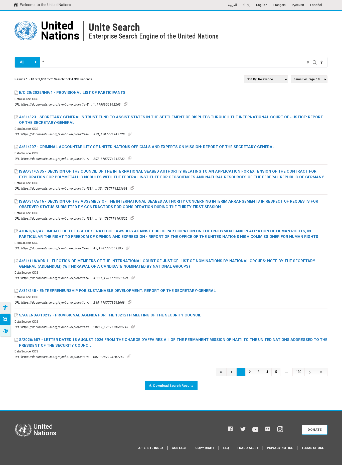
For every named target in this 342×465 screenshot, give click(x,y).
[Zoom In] (5, 319)
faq (226, 448)
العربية (232, 5)
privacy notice (280, 448)
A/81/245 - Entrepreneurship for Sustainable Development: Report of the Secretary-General (117, 290)
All (22, 62)
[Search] (315, 62)
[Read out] (5, 330)
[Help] (321, 62)
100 (298, 372)
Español (316, 5)
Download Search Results (173, 385)
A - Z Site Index (150, 448)
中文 (246, 5)
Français (279, 5)
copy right (204, 448)
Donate (315, 429)
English (261, 5)
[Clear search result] (308, 62)
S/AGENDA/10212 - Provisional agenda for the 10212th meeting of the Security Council (110, 315)
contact (179, 448)
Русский (298, 5)
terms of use (312, 448)
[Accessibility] (5, 307)
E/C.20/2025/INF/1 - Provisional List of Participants (72, 92)
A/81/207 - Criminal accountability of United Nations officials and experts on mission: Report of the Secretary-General (147, 147)
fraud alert (247, 448)
